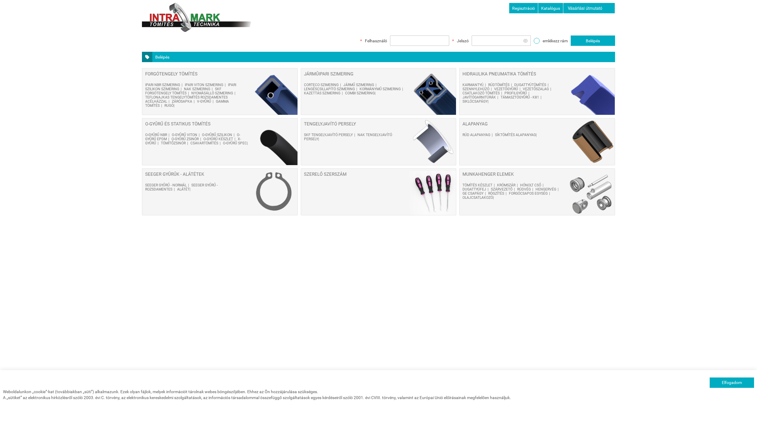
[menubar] (589, 8)
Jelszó (463, 40)
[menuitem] (589, 8)
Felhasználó (376, 40)
